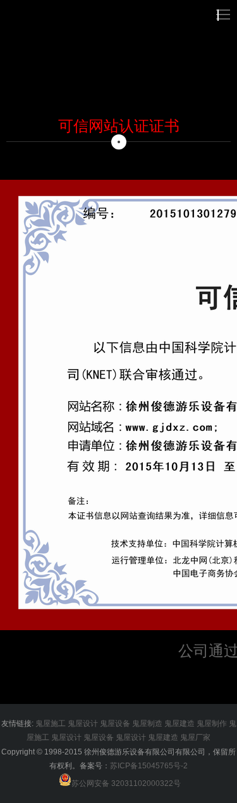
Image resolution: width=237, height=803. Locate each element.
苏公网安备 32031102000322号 (126, 783)
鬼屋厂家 (195, 737)
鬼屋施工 (50, 723)
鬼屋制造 (147, 723)
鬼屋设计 (83, 723)
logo (37, 13)
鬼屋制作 (212, 723)
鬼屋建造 (179, 723)
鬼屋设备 (115, 723)
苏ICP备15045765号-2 (149, 765)
